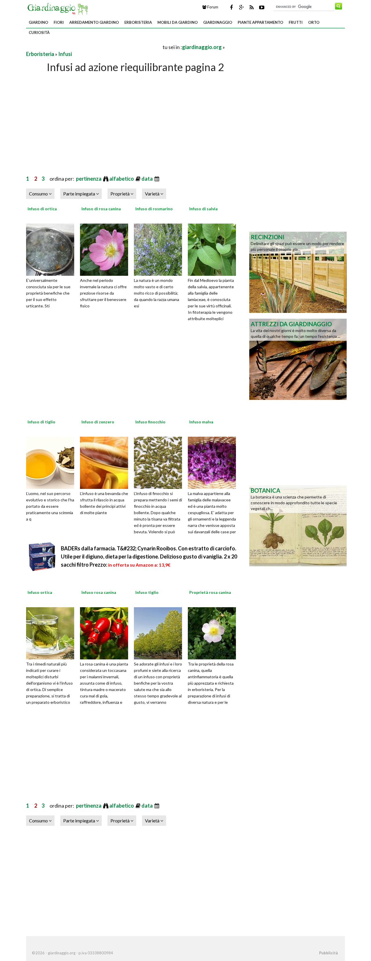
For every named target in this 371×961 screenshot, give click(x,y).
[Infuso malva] (214, 462)
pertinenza (89, 178)
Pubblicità (328, 953)
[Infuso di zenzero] (106, 462)
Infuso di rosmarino (154, 208)
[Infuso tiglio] (160, 633)
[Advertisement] (94, 47)
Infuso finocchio (150, 421)
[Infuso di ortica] (52, 249)
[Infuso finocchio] (160, 462)
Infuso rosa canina (98, 592)
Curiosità (39, 32)
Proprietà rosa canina (210, 592)
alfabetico (122, 178)
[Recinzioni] (298, 272)
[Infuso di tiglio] (52, 462)
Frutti (296, 22)
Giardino (38, 22)
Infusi (65, 54)
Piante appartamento (260, 22)
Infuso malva (201, 421)
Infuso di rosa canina (101, 208)
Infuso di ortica (42, 208)
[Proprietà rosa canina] (214, 633)
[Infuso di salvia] (214, 249)
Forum (212, 7)
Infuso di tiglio (41, 421)
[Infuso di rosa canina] (106, 249)
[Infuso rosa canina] (106, 633)
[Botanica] (298, 525)
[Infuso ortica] (52, 633)
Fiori (59, 22)
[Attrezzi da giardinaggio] (298, 359)
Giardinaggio (217, 22)
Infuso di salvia (203, 208)
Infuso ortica (40, 592)
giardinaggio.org (202, 47)
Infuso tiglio (147, 592)
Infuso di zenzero (97, 421)
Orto (313, 22)
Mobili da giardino (177, 22)
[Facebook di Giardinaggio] (231, 7)
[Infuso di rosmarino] (160, 249)
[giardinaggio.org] (59, 8)
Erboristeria (138, 22)
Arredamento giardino (94, 22)
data (147, 178)
